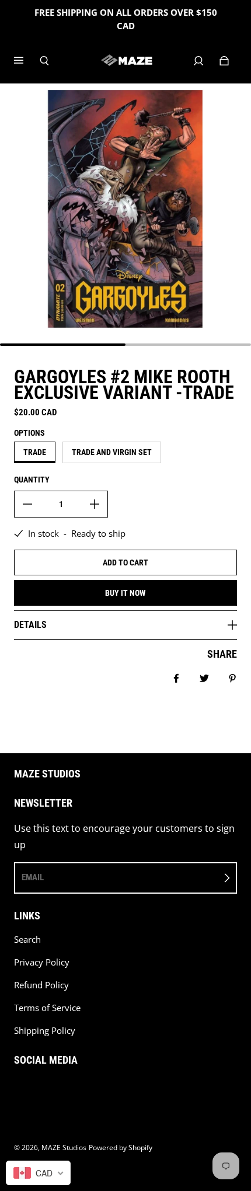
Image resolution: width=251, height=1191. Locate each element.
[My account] (198, 61)
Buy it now (125, 593)
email (33, 877)
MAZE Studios (63, 1147)
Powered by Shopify (120, 1147)
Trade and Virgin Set (112, 452)
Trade (34, 452)
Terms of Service (47, 1008)
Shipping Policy (44, 1031)
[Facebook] (17, 1090)
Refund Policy (41, 985)
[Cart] (224, 61)
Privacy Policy (41, 962)
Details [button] (30, 624)
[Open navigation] (27, 61)
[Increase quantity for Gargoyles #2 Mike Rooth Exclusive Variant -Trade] (94, 504)
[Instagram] (43, 1090)
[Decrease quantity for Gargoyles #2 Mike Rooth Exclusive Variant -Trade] (27, 504)
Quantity (32, 479)
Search (27, 939)
